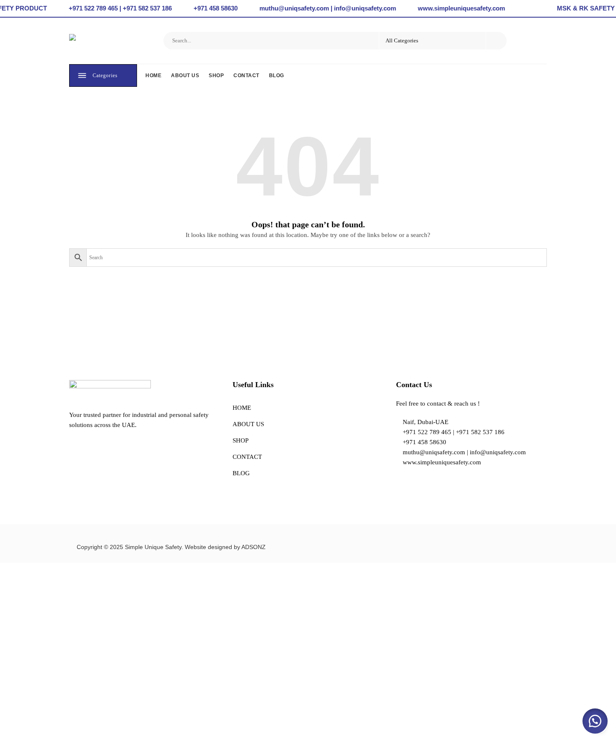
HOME (153, 75)
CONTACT (246, 75)
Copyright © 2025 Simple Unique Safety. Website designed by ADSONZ (171, 547)
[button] (595, 721)
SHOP (216, 75)
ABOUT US (185, 75)
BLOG (276, 75)
